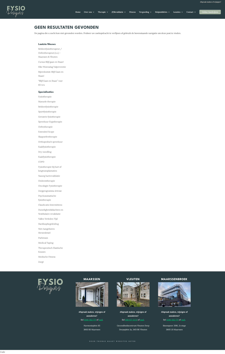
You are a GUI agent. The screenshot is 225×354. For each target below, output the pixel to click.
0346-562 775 (90, 319)
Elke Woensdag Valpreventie (52, 67)
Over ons (88, 12)
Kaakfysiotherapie (47, 146)
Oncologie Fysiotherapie (50, 185)
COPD (41, 161)
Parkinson (43, 238)
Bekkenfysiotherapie (48, 106)
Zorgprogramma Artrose (50, 191)
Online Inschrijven (210, 12)
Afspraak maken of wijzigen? (210, 2)
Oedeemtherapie (46, 180)
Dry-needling (44, 152)
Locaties (176, 12)
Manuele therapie (47, 101)
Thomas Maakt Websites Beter (116, 341)
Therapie (102, 12)
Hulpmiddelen (161, 12)
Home (78, 12)
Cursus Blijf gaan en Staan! (51, 62)
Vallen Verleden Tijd (48, 218)
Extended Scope (46, 131)
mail (101, 319)
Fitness (132, 12)
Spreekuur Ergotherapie (50, 121)
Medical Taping (45, 242)
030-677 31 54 (131, 319)
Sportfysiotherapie (47, 111)
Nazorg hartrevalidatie (49, 176)
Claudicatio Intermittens (50, 204)
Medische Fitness (46, 256)
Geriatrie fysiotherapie (49, 116)
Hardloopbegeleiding (48, 224)
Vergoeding (144, 12)
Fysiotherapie (45, 96)
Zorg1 (41, 262)
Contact (189, 12)
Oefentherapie (45, 126)
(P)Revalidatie (117, 12)
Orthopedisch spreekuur (50, 141)
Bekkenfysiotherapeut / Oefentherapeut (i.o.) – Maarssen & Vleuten (50, 53)
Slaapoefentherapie (47, 136)
